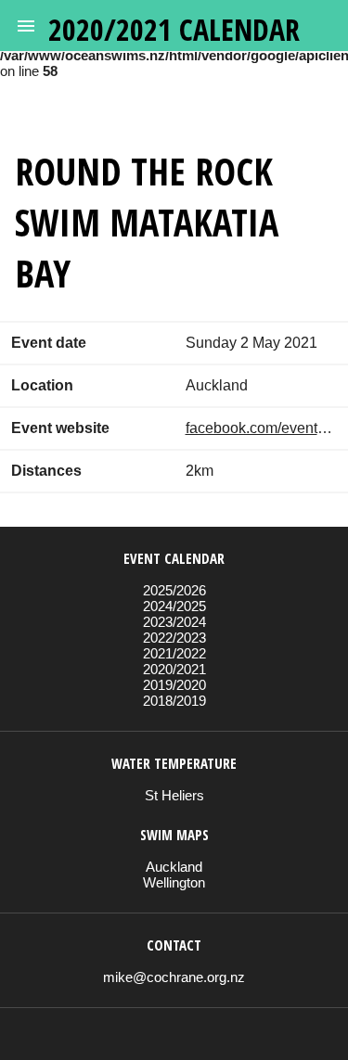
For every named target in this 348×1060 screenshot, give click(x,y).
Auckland (174, 867)
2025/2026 (174, 590)
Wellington (174, 882)
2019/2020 (174, 685)
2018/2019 (174, 701)
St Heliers (174, 795)
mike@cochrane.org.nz (174, 977)
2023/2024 (174, 622)
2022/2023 (174, 637)
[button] (26, 26)
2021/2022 (174, 653)
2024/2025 (174, 606)
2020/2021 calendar (174, 29)
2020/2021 (174, 669)
